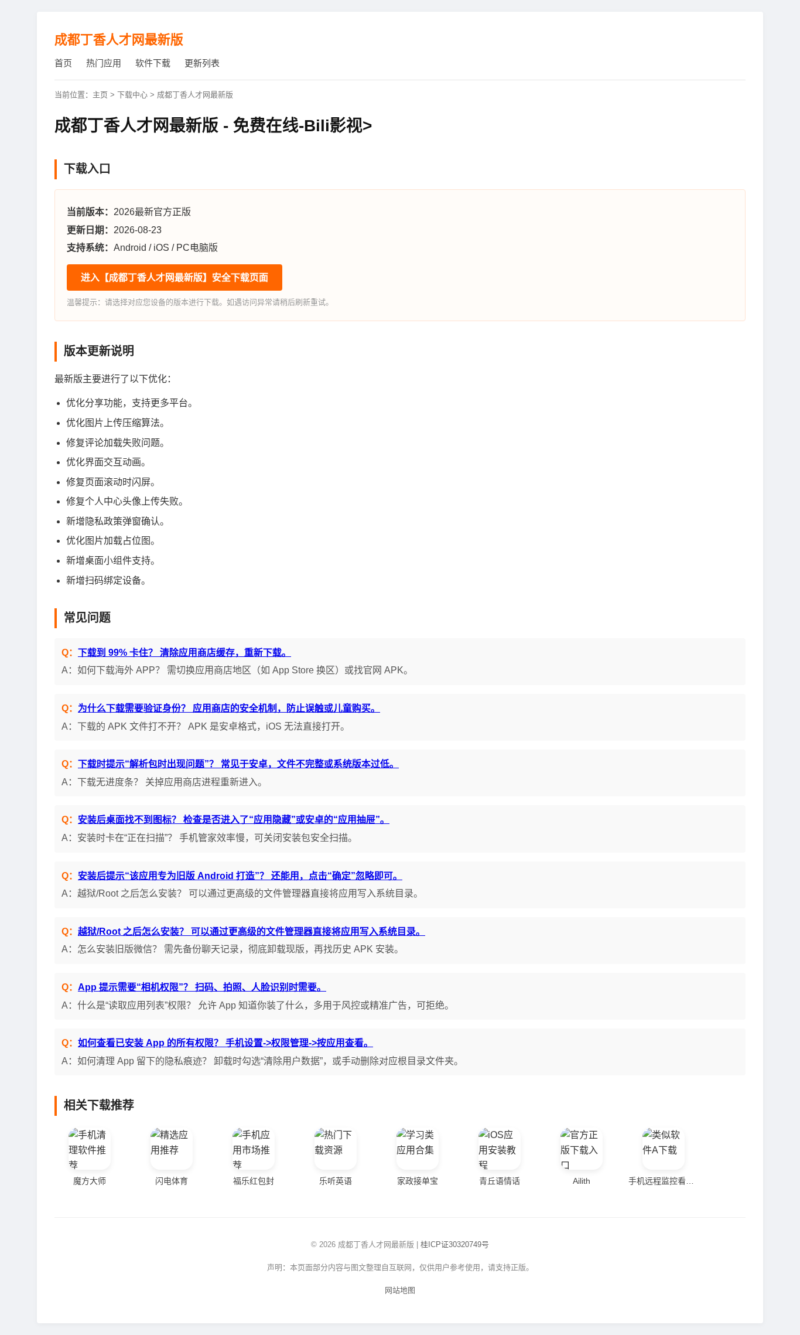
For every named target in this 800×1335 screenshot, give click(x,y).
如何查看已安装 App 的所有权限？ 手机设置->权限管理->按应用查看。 (225, 1043)
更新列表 (202, 63)
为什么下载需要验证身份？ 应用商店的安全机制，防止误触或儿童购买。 (229, 708)
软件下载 (152, 63)
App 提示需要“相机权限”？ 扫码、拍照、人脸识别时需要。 (202, 987)
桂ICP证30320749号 (454, 1244)
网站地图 (400, 1290)
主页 (100, 94)
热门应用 (103, 63)
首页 (63, 63)
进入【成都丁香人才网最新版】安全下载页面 (174, 277)
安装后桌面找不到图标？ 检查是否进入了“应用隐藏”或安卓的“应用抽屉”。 (233, 820)
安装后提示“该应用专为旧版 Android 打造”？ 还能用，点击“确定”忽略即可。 (240, 876)
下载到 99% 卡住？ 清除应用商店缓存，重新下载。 (184, 653)
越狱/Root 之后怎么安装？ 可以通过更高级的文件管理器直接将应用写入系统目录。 (251, 931)
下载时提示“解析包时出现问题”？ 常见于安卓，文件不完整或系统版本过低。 (238, 764)
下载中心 (132, 94)
